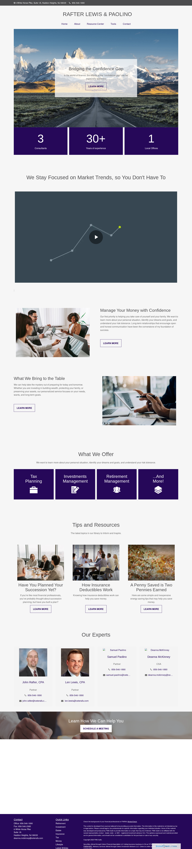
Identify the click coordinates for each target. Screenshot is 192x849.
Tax (57, 837)
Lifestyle (59, 844)
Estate (58, 830)
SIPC (90, 846)
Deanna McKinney (158, 656)
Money (59, 840)
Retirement (60, 823)
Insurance (60, 833)
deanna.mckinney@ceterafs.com (160, 674)
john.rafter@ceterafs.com (34, 700)
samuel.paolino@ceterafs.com (118, 674)
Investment (60, 826)
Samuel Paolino (117, 656)
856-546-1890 (78, 2)
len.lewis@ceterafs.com (77, 700)
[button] (64, 23)
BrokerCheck (132, 821)
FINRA (85, 846)
